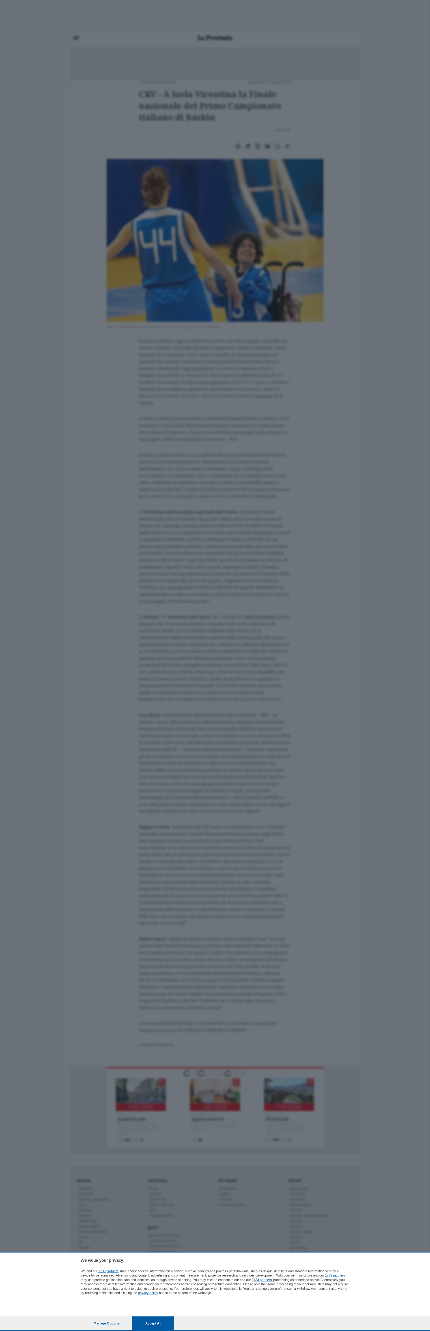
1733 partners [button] (108, 1271)
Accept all (153, 1323)
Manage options (106, 1323)
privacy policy (148, 1293)
